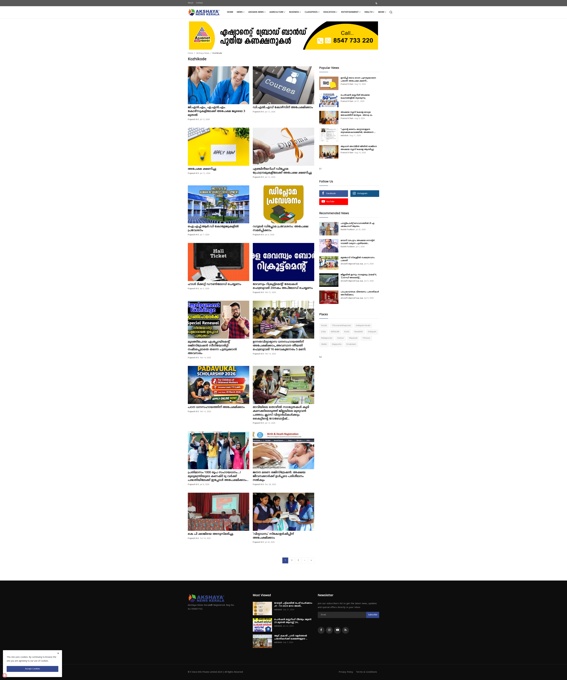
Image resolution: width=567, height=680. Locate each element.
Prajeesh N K (193, 120)
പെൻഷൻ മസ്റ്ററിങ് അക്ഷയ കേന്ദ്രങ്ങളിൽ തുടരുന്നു (355, 96)
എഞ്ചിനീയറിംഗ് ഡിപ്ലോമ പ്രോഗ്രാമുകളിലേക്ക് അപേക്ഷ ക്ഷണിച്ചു (282, 171)
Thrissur (366, 338)
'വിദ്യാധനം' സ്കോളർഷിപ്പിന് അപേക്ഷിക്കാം (273, 536)
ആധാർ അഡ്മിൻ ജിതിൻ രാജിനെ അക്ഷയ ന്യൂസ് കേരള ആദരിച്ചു (359, 148)
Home (230, 12)
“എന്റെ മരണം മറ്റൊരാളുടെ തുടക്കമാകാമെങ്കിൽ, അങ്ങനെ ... (358, 131)
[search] (391, 12)
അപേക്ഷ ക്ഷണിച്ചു (202, 169)
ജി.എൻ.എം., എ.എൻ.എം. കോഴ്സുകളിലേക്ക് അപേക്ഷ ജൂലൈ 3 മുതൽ (216, 111)
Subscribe (372, 615)
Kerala (324, 325)
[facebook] (321, 630)
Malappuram (326, 338)
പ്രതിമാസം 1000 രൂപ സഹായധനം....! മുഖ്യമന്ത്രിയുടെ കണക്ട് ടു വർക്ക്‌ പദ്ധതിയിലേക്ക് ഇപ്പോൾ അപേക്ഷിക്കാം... (218, 476)
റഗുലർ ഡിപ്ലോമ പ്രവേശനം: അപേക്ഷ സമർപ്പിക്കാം (280, 228)
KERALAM (335, 332)
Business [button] (294, 12)
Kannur (340, 338)
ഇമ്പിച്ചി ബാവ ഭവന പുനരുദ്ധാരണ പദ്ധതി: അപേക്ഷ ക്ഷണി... (358, 79)
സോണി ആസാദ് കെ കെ (352, 264)
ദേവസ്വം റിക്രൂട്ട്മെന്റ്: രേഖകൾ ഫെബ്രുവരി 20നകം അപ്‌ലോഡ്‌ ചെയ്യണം (283, 286)
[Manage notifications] (4, 675)
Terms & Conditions (366, 672)
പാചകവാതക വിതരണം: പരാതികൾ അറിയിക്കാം (360, 293)
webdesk (344, 136)
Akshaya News (202, 53)
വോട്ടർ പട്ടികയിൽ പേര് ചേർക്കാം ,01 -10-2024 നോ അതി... (293, 605)
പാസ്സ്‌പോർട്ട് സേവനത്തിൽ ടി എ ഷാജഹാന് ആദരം (357, 225)
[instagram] (329, 630)
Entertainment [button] (350, 12)
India (323, 332)
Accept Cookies (32, 669)
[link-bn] (283, 35)
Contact (199, 3)
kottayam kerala (363, 325)
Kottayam (372, 332)
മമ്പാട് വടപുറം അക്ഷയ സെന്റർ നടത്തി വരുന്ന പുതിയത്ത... (358, 242)
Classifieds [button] (311, 12)
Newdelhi (358, 332)
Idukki (324, 344)
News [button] (240, 12)
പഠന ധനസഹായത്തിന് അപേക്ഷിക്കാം (216, 407)
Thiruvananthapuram (341, 325)
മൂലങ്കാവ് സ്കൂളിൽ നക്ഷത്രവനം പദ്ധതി (358, 259)
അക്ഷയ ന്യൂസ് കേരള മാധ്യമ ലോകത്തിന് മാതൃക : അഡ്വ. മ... (357, 113)
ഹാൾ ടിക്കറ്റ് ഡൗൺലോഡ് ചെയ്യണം (214, 284)
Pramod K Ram (347, 84)
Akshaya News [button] (256, 12)
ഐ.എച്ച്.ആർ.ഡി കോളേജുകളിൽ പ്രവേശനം (213, 228)
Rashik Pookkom (348, 230)
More (381, 12)
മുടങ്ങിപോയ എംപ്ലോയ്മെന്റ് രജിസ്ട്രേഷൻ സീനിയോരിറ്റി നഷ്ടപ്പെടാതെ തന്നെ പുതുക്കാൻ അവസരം (212, 347)
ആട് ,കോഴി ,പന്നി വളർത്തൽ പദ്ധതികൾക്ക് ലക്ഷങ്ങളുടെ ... (290, 637)
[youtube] (337, 630)
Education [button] (329, 12)
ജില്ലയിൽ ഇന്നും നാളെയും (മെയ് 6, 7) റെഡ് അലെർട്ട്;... (359, 276)
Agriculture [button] (276, 12)
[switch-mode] (376, 3)
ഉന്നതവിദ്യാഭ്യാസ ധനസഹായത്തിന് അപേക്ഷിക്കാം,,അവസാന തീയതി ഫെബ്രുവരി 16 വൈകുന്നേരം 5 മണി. (279, 345)
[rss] (345, 630)
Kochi (346, 332)
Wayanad (353, 338)
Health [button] (368, 12)
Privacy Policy (346, 672)
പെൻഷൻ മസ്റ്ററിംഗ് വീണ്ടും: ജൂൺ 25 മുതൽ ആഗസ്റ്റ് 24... (292, 621)
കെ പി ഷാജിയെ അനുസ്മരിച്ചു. (211, 534)
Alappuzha (336, 344)
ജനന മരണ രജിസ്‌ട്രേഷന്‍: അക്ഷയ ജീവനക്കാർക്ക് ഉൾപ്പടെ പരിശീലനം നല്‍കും (279, 476)
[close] (58, 653)
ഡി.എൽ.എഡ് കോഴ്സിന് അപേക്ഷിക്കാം (283, 107)
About (190, 3)
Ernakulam (351, 344)
